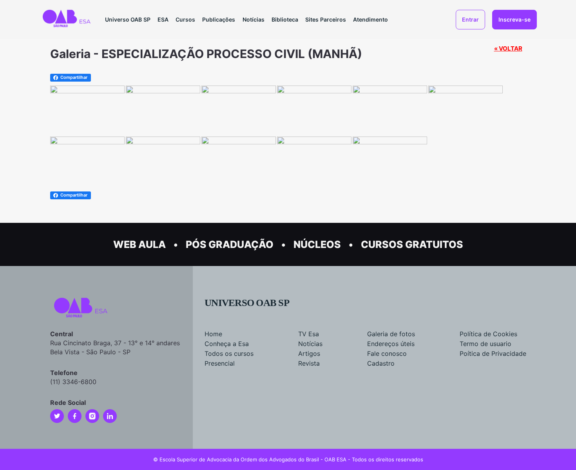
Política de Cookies (488, 334)
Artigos (309, 353)
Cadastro (381, 363)
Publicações (218, 19)
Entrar (470, 19)
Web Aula (139, 244)
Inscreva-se (514, 19)
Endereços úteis (391, 344)
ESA (163, 19)
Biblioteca (285, 19)
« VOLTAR (508, 48)
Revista (309, 363)
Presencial (220, 363)
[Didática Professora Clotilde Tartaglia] (87, 90)
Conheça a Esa (227, 344)
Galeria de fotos (391, 334)
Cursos (185, 19)
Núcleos (317, 244)
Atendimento (370, 19)
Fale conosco (387, 353)
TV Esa (308, 334)
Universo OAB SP (127, 19)
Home (213, 334)
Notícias (253, 19)
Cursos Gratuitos (412, 244)
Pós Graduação (230, 244)
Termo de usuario (485, 344)
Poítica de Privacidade (493, 353)
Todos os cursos (229, 353)
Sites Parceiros (325, 19)
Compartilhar (73, 77)
